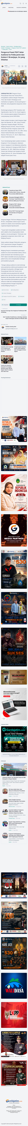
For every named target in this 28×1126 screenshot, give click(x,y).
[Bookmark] (25, 66)
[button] (5, 305)
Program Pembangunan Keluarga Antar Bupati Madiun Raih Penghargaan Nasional (16, 835)
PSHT (4, 299)
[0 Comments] (19, 66)
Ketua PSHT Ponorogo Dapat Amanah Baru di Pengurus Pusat (16, 212)
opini (10, 796)
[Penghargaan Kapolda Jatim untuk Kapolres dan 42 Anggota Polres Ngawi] (20, 344)
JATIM (4, 7)
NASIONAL (11, 7)
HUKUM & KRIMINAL (21, 7)
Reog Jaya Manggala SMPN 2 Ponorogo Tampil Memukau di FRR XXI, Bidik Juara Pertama (16, 199)
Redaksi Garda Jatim (11, 326)
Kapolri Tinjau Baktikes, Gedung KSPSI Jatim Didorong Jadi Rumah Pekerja (17, 823)
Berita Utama (6, 290)
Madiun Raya (12, 818)
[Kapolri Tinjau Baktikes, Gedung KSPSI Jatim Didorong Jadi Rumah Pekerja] (5, 826)
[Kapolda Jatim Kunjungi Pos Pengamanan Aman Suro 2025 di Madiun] (7, 344)
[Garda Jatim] (6, 3)
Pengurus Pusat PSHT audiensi (9, 296)
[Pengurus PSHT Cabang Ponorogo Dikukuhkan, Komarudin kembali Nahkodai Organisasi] (5, 208)
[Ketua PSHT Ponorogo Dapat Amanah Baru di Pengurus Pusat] (5, 215)
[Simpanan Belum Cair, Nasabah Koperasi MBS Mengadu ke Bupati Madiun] (14, 775)
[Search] (23, 3)
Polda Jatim (22, 296)
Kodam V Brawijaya (7, 293)
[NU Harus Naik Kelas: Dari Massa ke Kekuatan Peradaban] (5, 793)
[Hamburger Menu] (26, 3)
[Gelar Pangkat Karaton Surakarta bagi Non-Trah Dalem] (5, 803)
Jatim (4, 785)
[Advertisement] (14, 29)
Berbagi (19, 304)
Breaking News (15, 290)
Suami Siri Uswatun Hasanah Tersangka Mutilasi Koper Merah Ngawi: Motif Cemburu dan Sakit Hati (7, 368)
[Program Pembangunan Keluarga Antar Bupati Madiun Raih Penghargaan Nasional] (5, 838)
